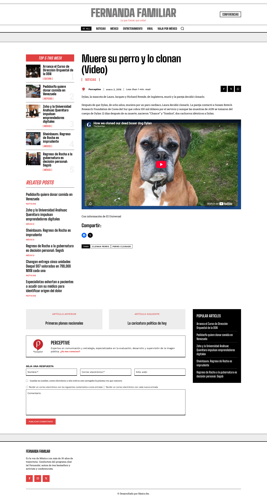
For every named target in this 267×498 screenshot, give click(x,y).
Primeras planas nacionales (64, 323)
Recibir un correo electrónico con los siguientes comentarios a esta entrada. (66, 387)
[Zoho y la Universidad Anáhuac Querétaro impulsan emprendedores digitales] (33, 111)
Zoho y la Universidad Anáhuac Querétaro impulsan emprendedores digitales (46, 214)
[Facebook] (224, 89)
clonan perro (100, 246)
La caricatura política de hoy (147, 323)
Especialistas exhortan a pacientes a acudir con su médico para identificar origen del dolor (49, 286)
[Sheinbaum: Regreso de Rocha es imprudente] (33, 138)
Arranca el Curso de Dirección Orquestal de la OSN (58, 70)
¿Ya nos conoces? (70, 351)
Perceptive (95, 89)
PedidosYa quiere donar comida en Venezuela (54, 90)
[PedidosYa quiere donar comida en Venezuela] (33, 91)
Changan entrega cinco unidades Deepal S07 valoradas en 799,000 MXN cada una (48, 266)
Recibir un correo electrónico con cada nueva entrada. (132, 387)
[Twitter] (231, 89)
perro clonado (121, 246)
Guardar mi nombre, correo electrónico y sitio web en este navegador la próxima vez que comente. (76, 380)
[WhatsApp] (238, 89)
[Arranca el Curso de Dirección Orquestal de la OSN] (33, 71)
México (47, 126)
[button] (182, 28)
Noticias (48, 98)
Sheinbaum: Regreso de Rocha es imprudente (57, 137)
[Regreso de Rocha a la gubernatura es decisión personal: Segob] (33, 158)
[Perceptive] (84, 89)
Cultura (47, 78)
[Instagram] (37, 478)
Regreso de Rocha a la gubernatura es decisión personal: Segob (57, 159)
